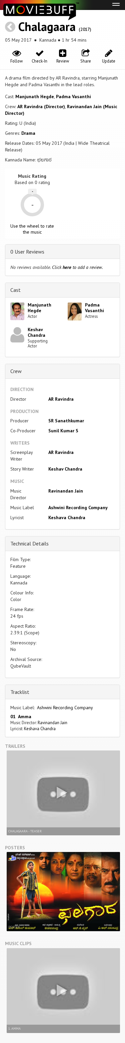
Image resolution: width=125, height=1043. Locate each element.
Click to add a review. (77, 267)
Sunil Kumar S (63, 431)
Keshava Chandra (66, 518)
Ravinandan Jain (65, 491)
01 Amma (20, 717)
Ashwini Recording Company (78, 508)
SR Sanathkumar (66, 421)
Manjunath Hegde (34, 97)
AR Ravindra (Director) (41, 106)
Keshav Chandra (36, 332)
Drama (28, 133)
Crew (16, 371)
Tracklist (19, 692)
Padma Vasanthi (73, 97)
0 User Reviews (27, 251)
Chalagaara (47, 26)
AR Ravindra (61, 399)
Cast (15, 290)
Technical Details (29, 543)
